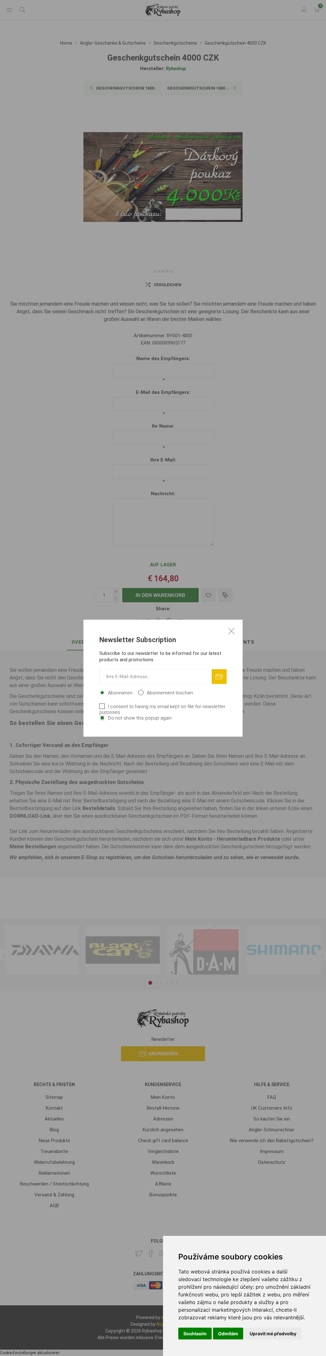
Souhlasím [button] (195, 1333)
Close (231, 630)
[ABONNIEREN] (219, 676)
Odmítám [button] (228, 1333)
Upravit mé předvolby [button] (273, 1333)
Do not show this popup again (140, 718)
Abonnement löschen (170, 692)
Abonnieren (120, 692)
